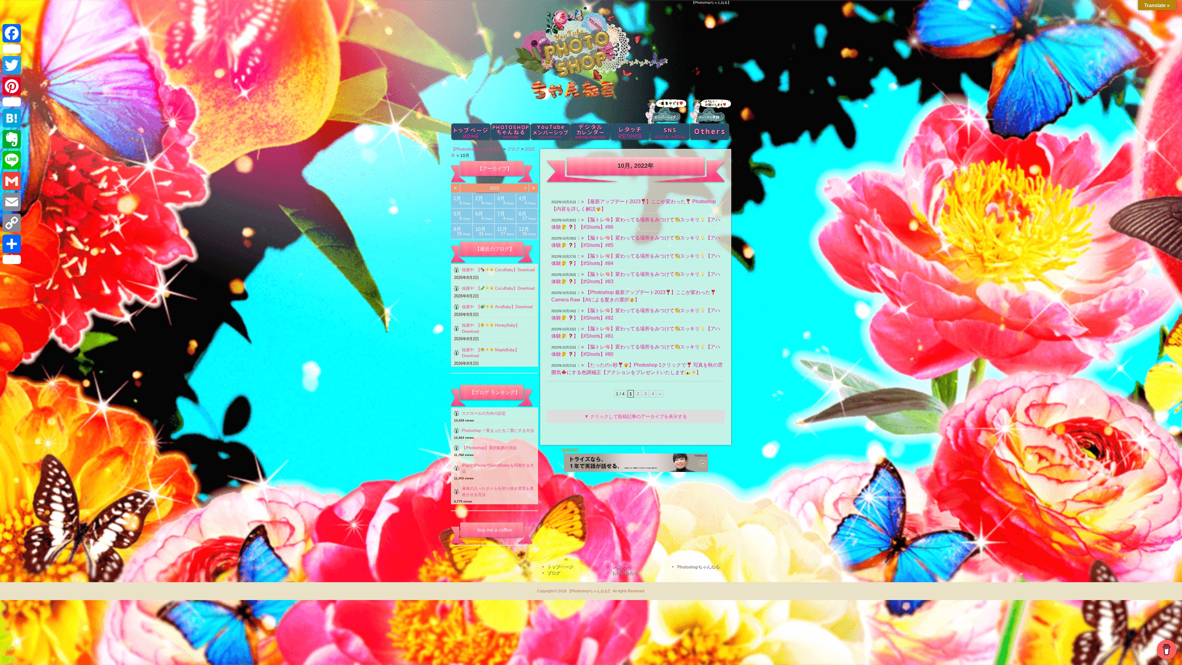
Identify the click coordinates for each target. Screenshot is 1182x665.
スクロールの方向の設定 (484, 413)
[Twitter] (11, 65)
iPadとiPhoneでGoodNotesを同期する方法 (498, 468)
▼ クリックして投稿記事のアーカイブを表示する (635, 416)
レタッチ (620, 566)
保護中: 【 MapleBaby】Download (490, 353)
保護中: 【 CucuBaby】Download (498, 288)
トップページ (560, 566)
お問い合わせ (625, 572)
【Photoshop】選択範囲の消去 (489, 447)
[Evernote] (11, 139)
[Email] (11, 201)
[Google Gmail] (11, 181)
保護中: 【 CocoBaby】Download (498, 270)
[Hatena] (11, 118)
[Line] (11, 160)
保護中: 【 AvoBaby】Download (497, 306)
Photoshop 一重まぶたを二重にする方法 (498, 430)
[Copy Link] (11, 222)
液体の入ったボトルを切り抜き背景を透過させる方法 (498, 491)
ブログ (553, 572)
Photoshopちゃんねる (698, 566)
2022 (495, 188)
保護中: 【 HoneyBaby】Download (491, 328)
